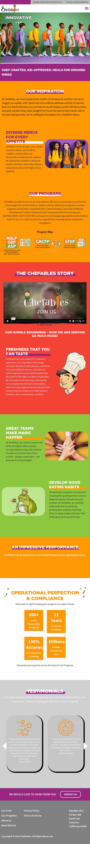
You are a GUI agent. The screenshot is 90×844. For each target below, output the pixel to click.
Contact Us (70, 794)
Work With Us (8, 825)
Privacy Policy (31, 810)
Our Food (6, 810)
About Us (6, 820)
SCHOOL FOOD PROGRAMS (77, 2)
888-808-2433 (76, 810)
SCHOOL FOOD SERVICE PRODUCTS (47, 2)
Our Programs (9, 815)
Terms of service (32, 815)
